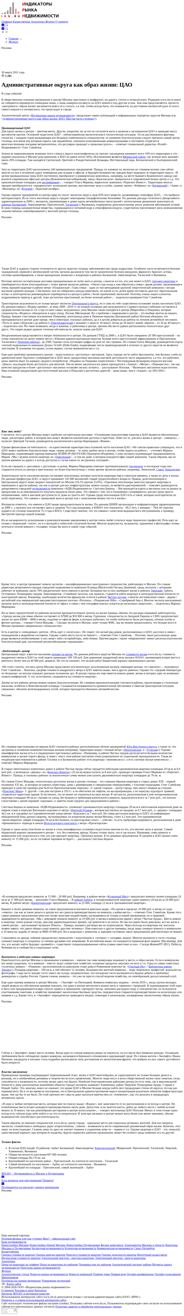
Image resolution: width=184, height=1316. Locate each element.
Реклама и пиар (24, 1290)
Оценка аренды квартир (50, 1254)
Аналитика (38, 21)
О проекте (62, 21)
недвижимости (41, 488)
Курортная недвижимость (80, 1248)
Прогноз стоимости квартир (83, 1254)
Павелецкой (63, 456)
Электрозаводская (61, 322)
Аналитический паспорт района (131, 1264)
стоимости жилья (136, 654)
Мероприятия (9, 1277)
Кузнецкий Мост (118, 896)
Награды (6, 1293)
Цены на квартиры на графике (20, 1264)
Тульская (152, 749)
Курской (27, 188)
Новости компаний (80, 1274)
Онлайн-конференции (140, 1274)
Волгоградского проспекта (60, 823)
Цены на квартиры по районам (59, 1264)
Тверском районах (28, 341)
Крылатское (172, 469)
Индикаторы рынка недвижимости (52, 115)
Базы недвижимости (13, 1241)
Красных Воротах (59, 772)
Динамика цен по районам (95, 1264)
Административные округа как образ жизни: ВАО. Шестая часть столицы (48, 118)
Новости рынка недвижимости (49, 1274)
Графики (7, 21)
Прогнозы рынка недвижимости (40, 1267)
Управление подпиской (56, 1280)
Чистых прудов (116, 597)
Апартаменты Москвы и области (144, 1245)
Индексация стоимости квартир (21, 1258)
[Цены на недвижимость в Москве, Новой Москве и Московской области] (30, 18)
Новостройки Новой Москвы (47, 1245)
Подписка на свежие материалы (21, 1280)
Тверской (156, 590)
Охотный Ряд (136, 966)
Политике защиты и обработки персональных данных (88, 1306)
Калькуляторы (22, 21)
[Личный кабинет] (3, 25)
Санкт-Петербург (144, 1248)
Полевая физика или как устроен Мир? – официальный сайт (38, 1238)
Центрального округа (85, 303)
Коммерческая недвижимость (115, 1248)
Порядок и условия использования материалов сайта (33, 1300)
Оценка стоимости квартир (18, 1254)
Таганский (71, 204)
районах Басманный (13, 204)
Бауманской (160, 185)
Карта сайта (14, 1283)
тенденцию (136, 466)
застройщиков (50, 182)
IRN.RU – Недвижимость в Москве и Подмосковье (32, 1173)
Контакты (40, 1290)
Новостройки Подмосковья (83, 1245)
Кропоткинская (40, 902)
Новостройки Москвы (15, 1245)
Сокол (160, 469)
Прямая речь (118, 1274)
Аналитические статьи (15, 1274)
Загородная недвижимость (47, 1248)
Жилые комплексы (111, 1245)
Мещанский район (134, 156)
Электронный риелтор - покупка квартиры (67, 1258)
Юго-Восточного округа (142, 746)
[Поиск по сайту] (6, 25)
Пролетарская (132, 749)
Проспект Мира (12, 791)
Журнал (50, 21)
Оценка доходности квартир (119, 1254)
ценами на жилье (62, 654)
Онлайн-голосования (168, 1274)
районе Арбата (83, 899)
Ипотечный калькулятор (152, 1254)
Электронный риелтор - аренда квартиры (120, 1258)
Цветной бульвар (81, 810)
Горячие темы (101, 1274)
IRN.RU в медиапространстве (31, 1293)
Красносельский (105, 1148)
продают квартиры (163, 281)
